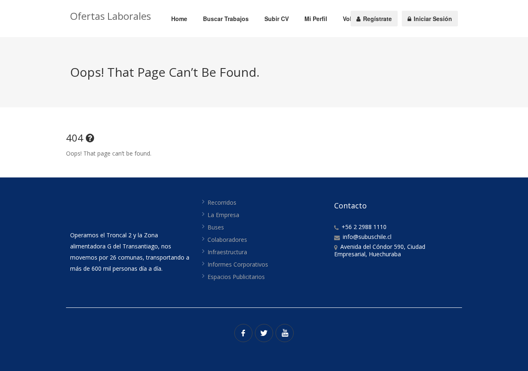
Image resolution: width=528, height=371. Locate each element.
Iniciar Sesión (432, 18)
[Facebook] (243, 333)
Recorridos (221, 202)
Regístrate (376, 18)
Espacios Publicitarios (236, 277)
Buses (215, 227)
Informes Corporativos (237, 264)
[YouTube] (285, 333)
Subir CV (276, 18)
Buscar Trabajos (226, 18)
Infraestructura (227, 252)
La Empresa (223, 215)
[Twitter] (264, 333)
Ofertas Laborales (110, 16)
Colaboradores (227, 239)
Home (179, 18)
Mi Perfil (315, 18)
